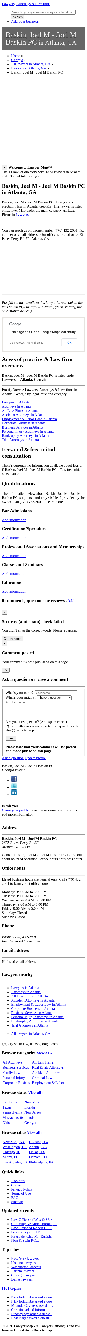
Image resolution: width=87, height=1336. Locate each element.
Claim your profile (15, 810)
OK (69, 342)
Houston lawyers (23, 1263)
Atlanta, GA (38, 1147)
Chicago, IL (11, 1152)
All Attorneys (12, 1062)
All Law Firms (43, 1062)
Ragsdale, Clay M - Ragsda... (32, 1236)
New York (31, 1102)
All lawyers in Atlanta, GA (30, 64)
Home (15, 56)
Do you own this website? (26, 342)
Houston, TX (38, 1142)
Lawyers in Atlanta (16, 402)
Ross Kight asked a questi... (31, 1318)
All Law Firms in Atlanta (20, 411)
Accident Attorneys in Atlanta (23, 415)
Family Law (11, 1072)
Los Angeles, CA (15, 1162)
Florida (29, 1107)
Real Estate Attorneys (48, 1067)
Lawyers (22, 215)
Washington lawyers (26, 1267)
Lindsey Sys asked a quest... (31, 1314)
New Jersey (33, 1112)
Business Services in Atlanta (22, 427)
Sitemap (17, 1202)
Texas (7, 1107)
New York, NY (14, 1142)
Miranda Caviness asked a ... (32, 1306)
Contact (17, 1185)
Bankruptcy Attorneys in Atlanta (25, 436)
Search (18, 17)
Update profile (35, 758)
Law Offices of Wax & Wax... (33, 1220)
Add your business (25, 21)
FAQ (15, 1198)
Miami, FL (10, 1157)
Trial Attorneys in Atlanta (20, 440)
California (10, 1102)
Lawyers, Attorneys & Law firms (26, 4)
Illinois (29, 1117)
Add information (14, 520)
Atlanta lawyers (22, 1271)
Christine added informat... (30, 1310)
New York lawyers (25, 1258)
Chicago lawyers (23, 1275)
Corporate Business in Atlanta (23, 423)
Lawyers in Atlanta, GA (28, 68)
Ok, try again (12, 638)
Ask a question (13, 758)
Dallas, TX (37, 1152)
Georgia (17, 60)
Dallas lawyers (22, 1279)
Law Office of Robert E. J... (31, 1228)
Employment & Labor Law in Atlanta (29, 419)
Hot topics (11, 1288)
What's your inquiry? (21, 697)
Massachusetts (13, 1117)
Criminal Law (42, 1078)
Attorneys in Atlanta (16, 406)
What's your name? (20, 693)
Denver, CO (38, 1157)
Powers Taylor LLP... (26, 1232)
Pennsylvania (12, 1112)
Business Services (16, 1067)
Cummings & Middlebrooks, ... (34, 1224)
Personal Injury (14, 1078)
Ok (6, 670)
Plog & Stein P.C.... (25, 1240)
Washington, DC (15, 1147)
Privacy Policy (21, 1189)
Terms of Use (21, 1193)
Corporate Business (17, 1083)
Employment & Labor (48, 1083)
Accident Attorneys (46, 1072)
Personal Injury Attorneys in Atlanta (28, 431)
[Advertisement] (43, 121)
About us (18, 1181)
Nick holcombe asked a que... (33, 1297)
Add (71, 601)
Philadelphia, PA (41, 1162)
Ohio (6, 1123)
